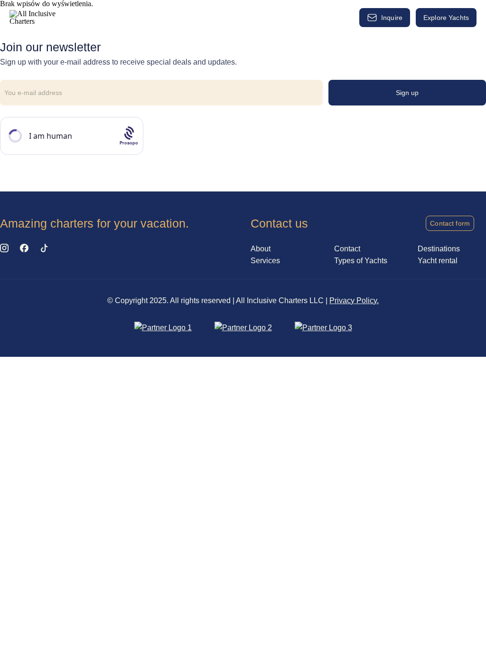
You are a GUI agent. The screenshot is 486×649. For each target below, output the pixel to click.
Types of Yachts (208, 17)
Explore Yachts (446, 17)
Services (107, 15)
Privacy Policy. (354, 300)
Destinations (275, 15)
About (326, 15)
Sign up (407, 92)
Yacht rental (153, 17)
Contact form (450, 223)
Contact (347, 249)
